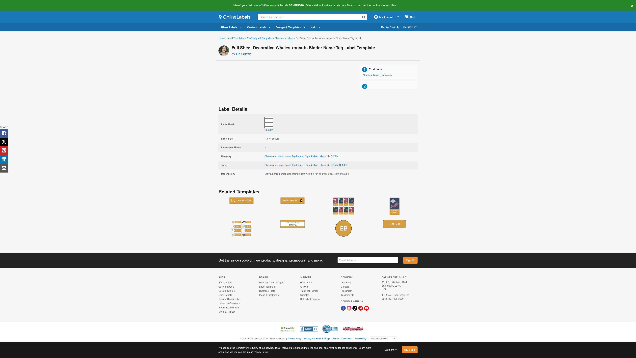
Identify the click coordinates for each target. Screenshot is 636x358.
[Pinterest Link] (361, 307)
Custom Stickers (227, 290)
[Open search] (364, 17)
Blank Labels (229, 27)
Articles (304, 286)
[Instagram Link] (349, 307)
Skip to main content (12, 3)
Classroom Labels (284, 38)
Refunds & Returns (310, 299)
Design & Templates (288, 27)
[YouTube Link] (366, 307)
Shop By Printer (226, 311)
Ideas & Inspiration (269, 295)
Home (221, 38)
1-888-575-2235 (409, 27)
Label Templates (235, 38)
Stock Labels (225, 295)
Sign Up (410, 260)
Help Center (306, 282)
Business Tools (267, 290)
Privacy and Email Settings (317, 338)
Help (313, 27)
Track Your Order (309, 290)
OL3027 (343, 165)
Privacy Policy (294, 338)
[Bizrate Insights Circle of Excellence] (336, 325)
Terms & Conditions (342, 338)
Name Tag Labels (294, 156)
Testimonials (347, 295)
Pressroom (346, 290)
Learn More (390, 349)
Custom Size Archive (229, 299)
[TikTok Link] (355, 307)
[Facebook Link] (343, 307)
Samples (304, 295)
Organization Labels (315, 156)
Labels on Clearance (229, 303)
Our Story (346, 282)
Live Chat (390, 27)
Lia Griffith (243, 53)
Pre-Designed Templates (259, 38)
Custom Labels (256, 27)
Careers (345, 286)
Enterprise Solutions (228, 307)
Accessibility (360, 338)
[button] (288, 328)
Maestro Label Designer (271, 282)
